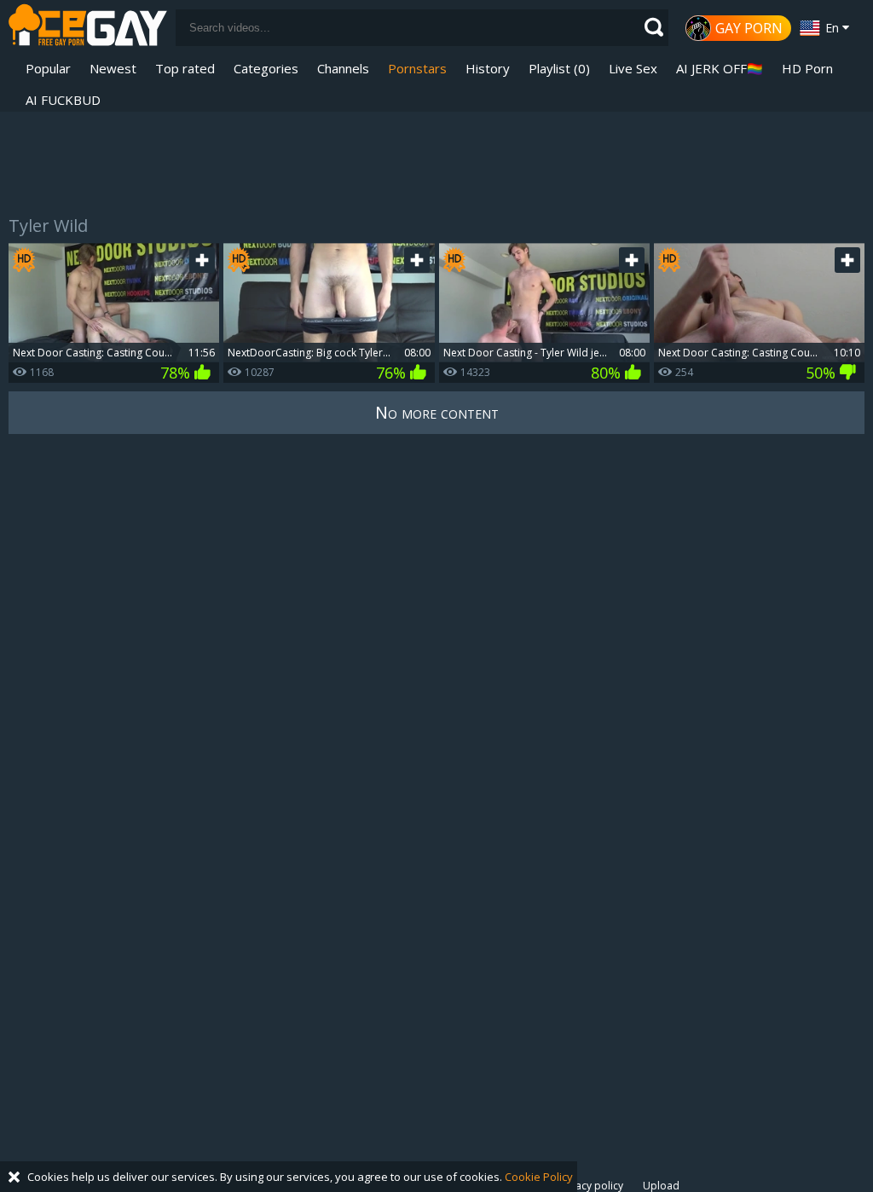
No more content (437, 412)
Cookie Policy (539, 1176)
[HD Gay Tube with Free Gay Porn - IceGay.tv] (88, 27)
